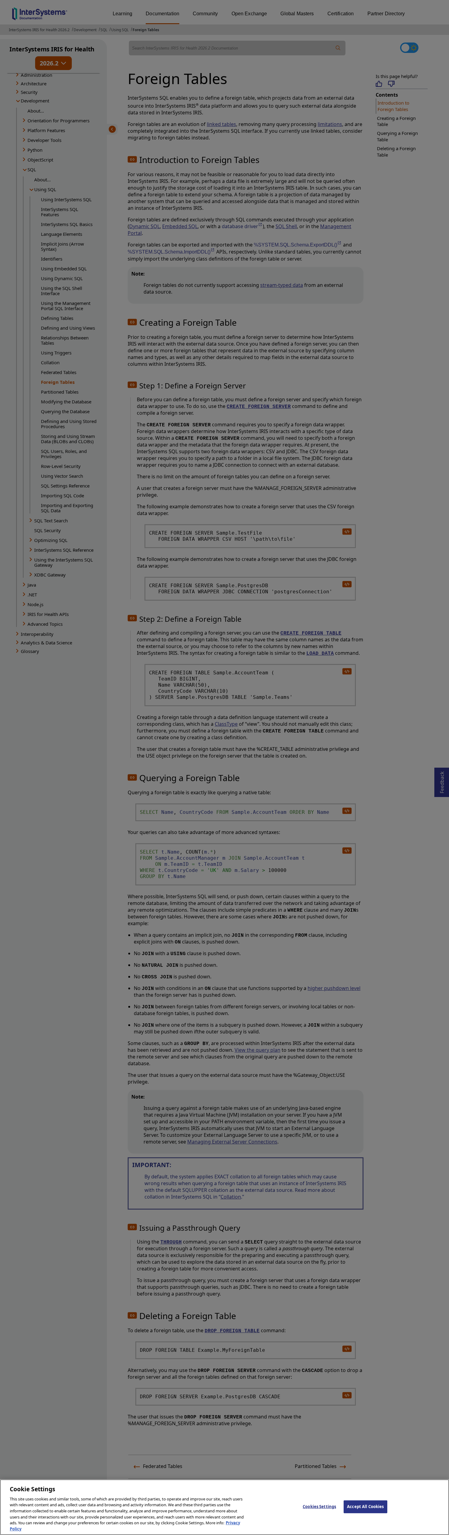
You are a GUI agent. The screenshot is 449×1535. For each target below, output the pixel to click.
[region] (224, 1507)
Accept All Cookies (365, 1506)
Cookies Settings (319, 1506)
